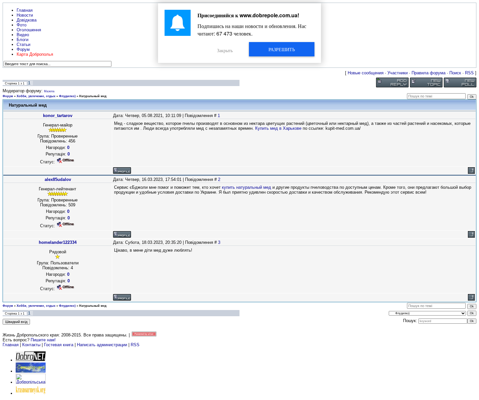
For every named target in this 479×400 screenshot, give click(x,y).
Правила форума (428, 72)
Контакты (31, 344)
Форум (8, 96)
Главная (11, 344)
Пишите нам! (43, 339)
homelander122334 (58, 242)
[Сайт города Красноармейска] (31, 393)
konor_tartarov (57, 115)
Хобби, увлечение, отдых (36, 96)
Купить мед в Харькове (278, 128)
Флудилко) (67, 96)
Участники (397, 72)
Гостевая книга (58, 344)
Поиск (455, 72)
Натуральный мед (93, 96)
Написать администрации (102, 344)
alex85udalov (58, 179)
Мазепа (49, 91)
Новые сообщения (366, 72)
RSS (469, 72)
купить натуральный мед (246, 187)
